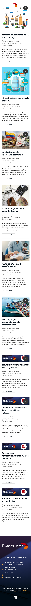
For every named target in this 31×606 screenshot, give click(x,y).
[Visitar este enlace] (25, 71)
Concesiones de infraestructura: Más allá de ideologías (15, 456)
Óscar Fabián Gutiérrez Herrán (11, 41)
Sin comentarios (7, 45)
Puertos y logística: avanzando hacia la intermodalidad (11, 322)
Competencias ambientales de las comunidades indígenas (14, 410)
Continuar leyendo (9, 61)
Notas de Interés (17, 507)
